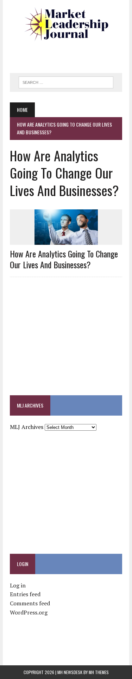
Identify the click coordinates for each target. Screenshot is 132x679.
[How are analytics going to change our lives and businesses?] (66, 240)
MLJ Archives (26, 427)
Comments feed (30, 603)
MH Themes (99, 672)
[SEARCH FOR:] (66, 81)
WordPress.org (29, 612)
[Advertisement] (71, 54)
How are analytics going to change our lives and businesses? (64, 259)
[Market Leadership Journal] (66, 24)
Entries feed (25, 594)
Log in (18, 585)
